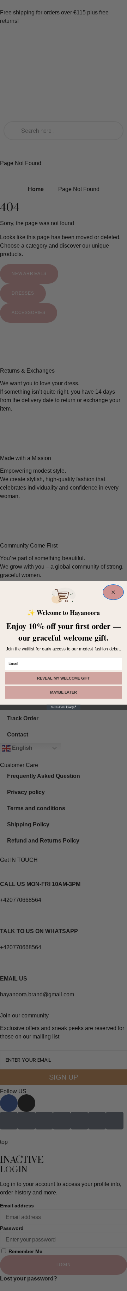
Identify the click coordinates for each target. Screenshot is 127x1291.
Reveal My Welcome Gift (63, 678)
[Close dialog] (113, 592)
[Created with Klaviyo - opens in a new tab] (63, 707)
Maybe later (63, 692)
